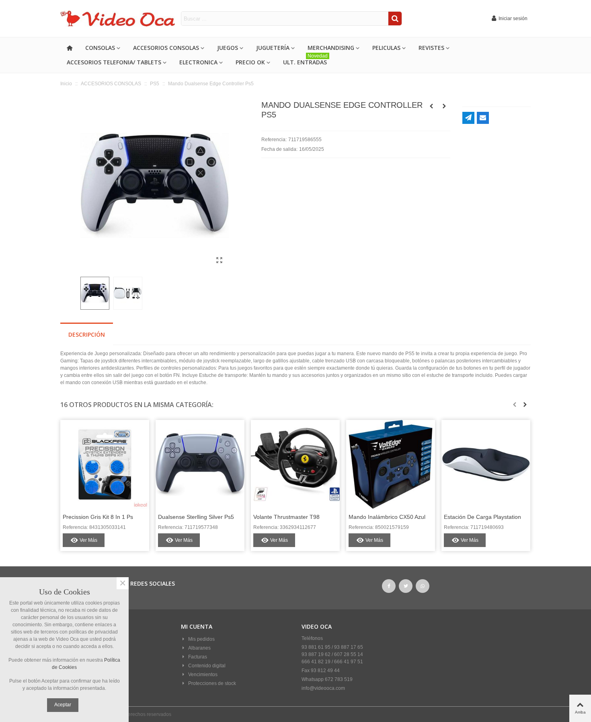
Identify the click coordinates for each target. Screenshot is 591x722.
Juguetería (272, 47)
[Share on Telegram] (468, 118)
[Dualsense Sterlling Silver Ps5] (200, 464)
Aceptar (62, 705)
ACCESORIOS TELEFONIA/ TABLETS (114, 62)
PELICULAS (386, 47)
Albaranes (199, 648)
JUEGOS (227, 47)
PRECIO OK (250, 62)
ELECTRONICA (198, 62)
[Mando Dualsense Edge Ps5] (444, 106)
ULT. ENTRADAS (305, 60)
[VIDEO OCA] (120, 18)
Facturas (197, 657)
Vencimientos (203, 674)
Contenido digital (207, 666)
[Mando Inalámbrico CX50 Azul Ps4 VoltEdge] (390, 464)
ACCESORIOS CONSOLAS (166, 47)
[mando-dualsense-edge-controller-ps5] (219, 260)
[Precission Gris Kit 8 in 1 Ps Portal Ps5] (104, 464)
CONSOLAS (100, 47)
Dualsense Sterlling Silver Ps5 (196, 517)
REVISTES (431, 47)
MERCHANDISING (331, 47)
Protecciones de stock (212, 683)
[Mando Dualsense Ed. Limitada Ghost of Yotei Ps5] (431, 106)
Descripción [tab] (86, 334)
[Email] (483, 118)
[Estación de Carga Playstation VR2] (485, 464)
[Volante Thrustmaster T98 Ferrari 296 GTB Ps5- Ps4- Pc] (295, 464)
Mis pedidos (201, 639)
